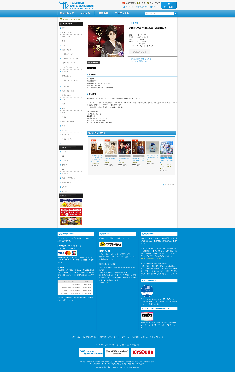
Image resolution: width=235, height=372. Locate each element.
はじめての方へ (129, 3)
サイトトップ (67, 13)
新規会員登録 (143, 7)
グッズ (64, 187)
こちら (106, 283)
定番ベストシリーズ (68, 63)
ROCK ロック (66, 37)
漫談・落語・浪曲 (68, 91)
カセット (65, 160)
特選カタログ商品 (68, 121)
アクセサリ (66, 86)
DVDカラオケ (66, 76)
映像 (63, 112)
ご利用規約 (76, 337)
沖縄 (63, 41)
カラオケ (65, 71)
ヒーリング (66, 135)
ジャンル (85, 13)
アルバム (65, 165)
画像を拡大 (93, 62)
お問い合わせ (146, 337)
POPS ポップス (67, 32)
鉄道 (63, 108)
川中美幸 (134, 23)
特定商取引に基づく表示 (108, 337)
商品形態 (103, 13)
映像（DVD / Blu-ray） (69, 178)
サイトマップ (153, 3)
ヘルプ (141, 3)
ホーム (61, 19)
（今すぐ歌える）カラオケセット (71, 81)
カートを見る (169, 5)
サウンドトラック (68, 139)
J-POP (64, 28)
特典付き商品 (66, 182)
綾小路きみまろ (67, 95)
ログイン (155, 7)
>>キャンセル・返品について (138, 61)
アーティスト (122, 13)
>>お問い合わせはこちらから (151, 258)
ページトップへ (168, 185)
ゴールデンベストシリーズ (71, 58)
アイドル (65, 45)
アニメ (64, 143)
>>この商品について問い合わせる (140, 59)
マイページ (130, 7)
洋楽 (63, 126)
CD (63, 156)
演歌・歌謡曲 (66, 50)
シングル (65, 152)
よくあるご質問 (133, 337)
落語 (63, 99)
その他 (64, 130)
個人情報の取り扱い (89, 337)
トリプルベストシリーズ (70, 67)
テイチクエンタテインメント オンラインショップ (77, 5)
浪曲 (63, 104)
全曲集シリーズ (67, 54)
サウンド (65, 117)
